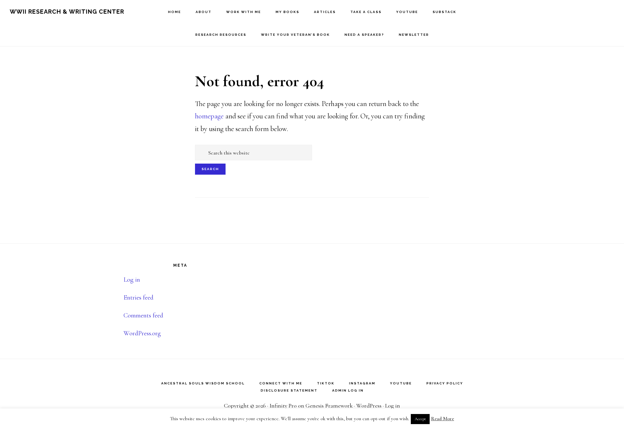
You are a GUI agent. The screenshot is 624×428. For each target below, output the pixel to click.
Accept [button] (420, 418)
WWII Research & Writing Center (67, 11)
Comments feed (143, 315)
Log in (132, 280)
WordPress (369, 405)
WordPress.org (142, 333)
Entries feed (138, 297)
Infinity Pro (283, 405)
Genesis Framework (329, 405)
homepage (209, 116)
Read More (442, 418)
